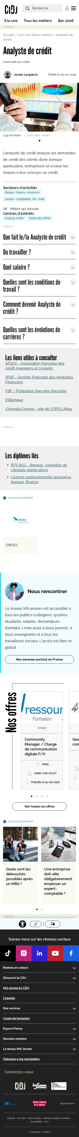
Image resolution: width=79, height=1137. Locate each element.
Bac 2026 (66, 20)
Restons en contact (15, 967)
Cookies (46, 1132)
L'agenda (9, 998)
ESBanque (14, 400)
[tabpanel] (39, 110)
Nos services (11, 1008)
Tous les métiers (38, 20)
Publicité (11, 1118)
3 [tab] (42, 796)
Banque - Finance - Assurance (22, 192)
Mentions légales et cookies (57, 1118)
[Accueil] (11, 9)
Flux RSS (21, 1118)
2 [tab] (37, 796)
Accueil (8, 35)
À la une (11, 20)
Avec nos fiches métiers (35, 35)
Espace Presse (12, 1028)
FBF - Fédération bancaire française (36, 391)
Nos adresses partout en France (39, 659)
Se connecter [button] (67, 8)
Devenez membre (15, 1038)
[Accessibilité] (22, 924)
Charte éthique (35, 1118)
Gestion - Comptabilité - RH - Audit (24, 199)
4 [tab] (47, 796)
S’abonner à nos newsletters (21, 1059)
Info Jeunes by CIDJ (16, 988)
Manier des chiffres (40, 218)
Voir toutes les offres (39, 806)
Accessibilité (36, 1122)
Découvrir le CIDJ (14, 977)
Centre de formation (16, 1018)
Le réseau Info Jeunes (17, 1049)
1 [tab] (39, 141)
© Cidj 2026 (34, 1132)
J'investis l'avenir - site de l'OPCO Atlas (38, 409)
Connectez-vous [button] (19, 1072)
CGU (46, 1122)
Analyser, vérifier (14, 218)
